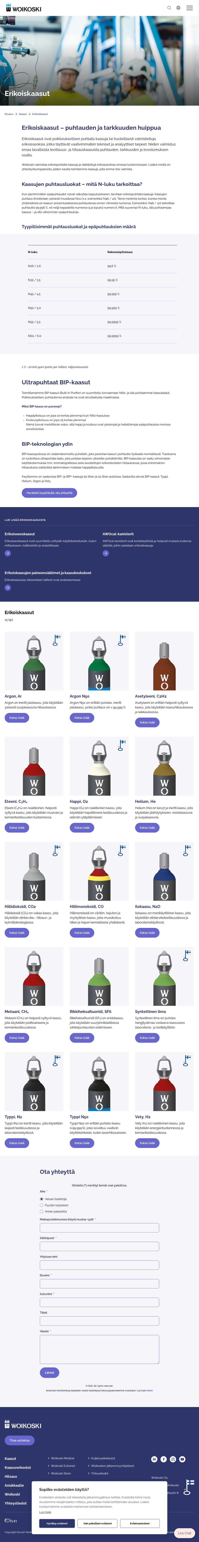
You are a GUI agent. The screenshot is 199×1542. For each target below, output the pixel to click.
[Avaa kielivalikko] (178, 8)
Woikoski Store (61, 1473)
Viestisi (44, 1331)
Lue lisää (45, 1512)
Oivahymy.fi (11, 1520)
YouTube (182, 1459)
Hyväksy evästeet (57, 1523)
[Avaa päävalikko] (190, 8)
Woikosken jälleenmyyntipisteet (112, 1466)
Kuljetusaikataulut (103, 1458)
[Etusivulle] (23, 7)
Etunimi (44, 1275)
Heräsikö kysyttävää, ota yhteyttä (49, 493)
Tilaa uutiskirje (20, 1440)
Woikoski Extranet (63, 1466)
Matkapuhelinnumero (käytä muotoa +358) (66, 1219)
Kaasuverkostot (18, 1467)
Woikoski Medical (62, 1458)
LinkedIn (154, 1459)
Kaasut (23, 114)
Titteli (43, 1312)
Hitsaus (11, 1476)
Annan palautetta (56, 1211)
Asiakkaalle (14, 1485)
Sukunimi (46, 1294)
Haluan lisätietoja (56, 1199)
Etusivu (9, 114)
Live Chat (184, 1533)
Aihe (42, 1191)
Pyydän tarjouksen (56, 1205)
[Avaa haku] (169, 8)
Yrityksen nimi (48, 1256)
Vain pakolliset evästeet (97, 1523)
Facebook (164, 1459)
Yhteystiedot (16, 1503)
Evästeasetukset (140, 1523)
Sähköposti (47, 1238)
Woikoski (12, 1494)
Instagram (173, 1459)
